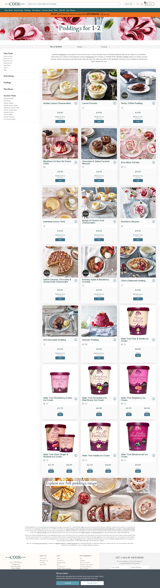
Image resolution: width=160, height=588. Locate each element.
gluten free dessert (72, 543)
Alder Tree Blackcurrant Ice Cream (134, 455)
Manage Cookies (92, 583)
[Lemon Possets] (99, 99)
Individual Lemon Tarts (54, 221)
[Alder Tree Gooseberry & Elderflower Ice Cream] (99, 395)
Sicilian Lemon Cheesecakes (57, 103)
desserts (63, 54)
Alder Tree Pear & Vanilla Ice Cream (135, 339)
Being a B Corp (44, 560)
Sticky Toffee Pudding (131, 103)
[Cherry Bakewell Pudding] (138, 277)
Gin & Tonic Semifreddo (92, 529)
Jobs (81, 558)
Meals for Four (8, 61)
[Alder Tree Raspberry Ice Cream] (138, 395)
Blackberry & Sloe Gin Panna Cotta (57, 162)
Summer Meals (47, 10)
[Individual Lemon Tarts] (60, 218)
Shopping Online (61, 562)
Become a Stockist (85, 562)
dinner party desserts (41, 543)
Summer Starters (9, 112)
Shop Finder (43, 564)
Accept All (68, 583)
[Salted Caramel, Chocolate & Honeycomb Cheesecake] (60, 277)
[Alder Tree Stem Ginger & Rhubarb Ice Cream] (60, 452)
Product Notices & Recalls (64, 568)
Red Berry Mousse (130, 221)
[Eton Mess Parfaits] (138, 159)
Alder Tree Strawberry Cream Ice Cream (57, 399)
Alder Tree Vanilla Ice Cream (96, 455)
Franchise (82, 560)
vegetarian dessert (60, 543)
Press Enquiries (61, 566)
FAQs (58, 558)
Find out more (105, 14)
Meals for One (8, 56)
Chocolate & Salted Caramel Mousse (95, 162)
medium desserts (85, 532)
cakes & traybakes (42, 532)
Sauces (6, 68)
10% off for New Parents (86, 564)
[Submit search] (119, 4)
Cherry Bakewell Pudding (133, 280)
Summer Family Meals (10, 110)
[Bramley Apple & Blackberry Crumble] (99, 277)
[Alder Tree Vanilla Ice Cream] (99, 452)
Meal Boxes (36, 10)
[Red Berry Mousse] (138, 218)
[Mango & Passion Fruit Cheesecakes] (99, 218)
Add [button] (60, 121)
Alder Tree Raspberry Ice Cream (133, 399)
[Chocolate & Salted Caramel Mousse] (99, 159)
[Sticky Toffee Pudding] (138, 99)
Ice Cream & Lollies (10, 119)
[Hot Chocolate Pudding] (60, 336)
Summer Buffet (8, 114)
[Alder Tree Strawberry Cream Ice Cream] (60, 395)
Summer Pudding (90, 340)
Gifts (56, 10)
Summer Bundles (9, 98)
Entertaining (18, 10)
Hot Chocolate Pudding (54, 340)
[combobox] (73, 4)
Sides (5, 70)
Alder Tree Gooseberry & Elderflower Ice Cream (94, 399)
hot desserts (77, 539)
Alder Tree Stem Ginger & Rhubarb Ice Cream (55, 455)
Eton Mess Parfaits (130, 162)
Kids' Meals (7, 65)
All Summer (7, 101)
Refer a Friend (84, 568)
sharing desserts (97, 532)
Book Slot (128, 4)
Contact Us (60, 560)
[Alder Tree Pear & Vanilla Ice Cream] (138, 336)
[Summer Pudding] (99, 336)
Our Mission (70, 10)
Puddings (27, 10)
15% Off (62, 10)
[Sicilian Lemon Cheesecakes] (60, 99)
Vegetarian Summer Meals (11, 108)
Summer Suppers (9, 103)
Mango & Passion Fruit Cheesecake (76, 529)
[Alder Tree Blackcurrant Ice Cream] (138, 452)
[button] (76, 103)
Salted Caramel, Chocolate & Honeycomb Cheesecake (57, 280)
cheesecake (90, 57)
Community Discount (85, 566)
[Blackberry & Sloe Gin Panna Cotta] (60, 159)
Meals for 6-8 (8, 63)
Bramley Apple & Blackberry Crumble (95, 280)
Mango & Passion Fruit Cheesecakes (93, 221)
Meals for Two (8, 58)
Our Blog (42, 562)
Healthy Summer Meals (11, 105)
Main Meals (9, 10)
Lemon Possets (89, 103)
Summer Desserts (9, 117)
